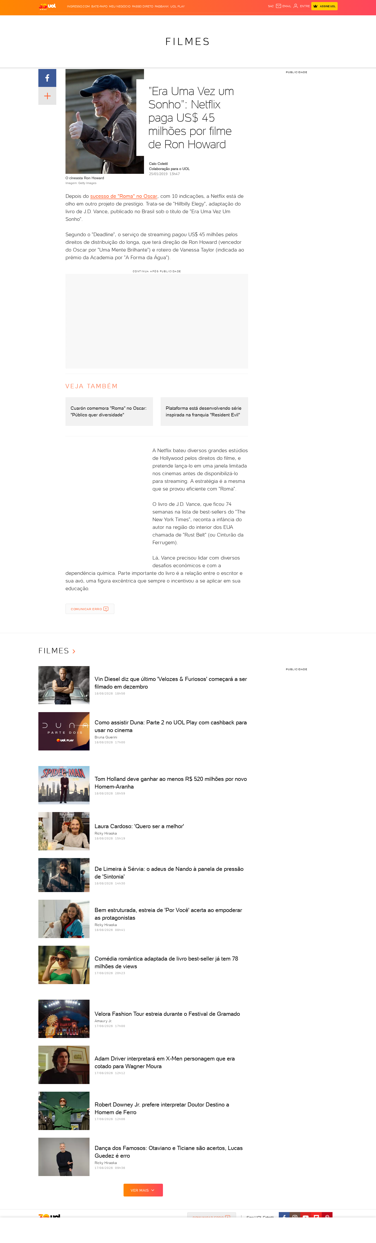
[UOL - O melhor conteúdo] (47, 6)
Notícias (96, 20)
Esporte (176, 20)
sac (271, 6)
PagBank (162, 6)
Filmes (188, 41)
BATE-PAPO (99, 6)
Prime (296, 20)
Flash (64, 20)
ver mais (140, 1190)
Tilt (237, 20)
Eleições (79, 20)
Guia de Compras (329, 20)
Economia (146, 20)
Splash (192, 20)
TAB (287, 20)
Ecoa (246, 20)
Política (113, 20)
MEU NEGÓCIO (119, 6)
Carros (129, 20)
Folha (162, 20)
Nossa (277, 20)
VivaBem (225, 20)
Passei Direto (142, 6)
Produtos (48, 20)
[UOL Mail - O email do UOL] (283, 6)
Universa (208, 20)
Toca (307, 20)
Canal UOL (261, 20)
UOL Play (177, 6)
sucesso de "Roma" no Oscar (123, 196)
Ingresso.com (78, 6)
